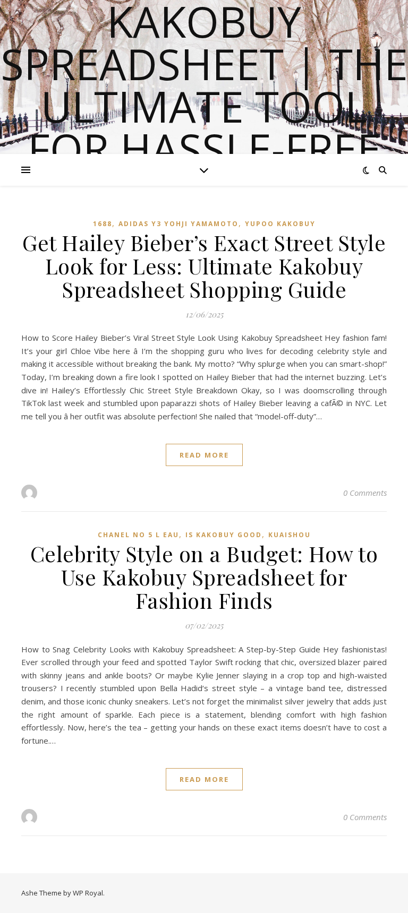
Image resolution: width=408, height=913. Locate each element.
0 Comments (365, 492)
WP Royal (88, 893)
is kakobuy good (223, 534)
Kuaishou (289, 534)
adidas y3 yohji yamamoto (178, 223)
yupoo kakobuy (280, 223)
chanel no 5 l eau (138, 534)
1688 (102, 223)
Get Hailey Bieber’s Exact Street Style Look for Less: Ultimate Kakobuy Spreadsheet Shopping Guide (204, 265)
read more (204, 455)
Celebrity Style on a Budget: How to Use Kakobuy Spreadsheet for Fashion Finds (204, 576)
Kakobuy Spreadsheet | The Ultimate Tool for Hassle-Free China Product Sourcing (204, 127)
